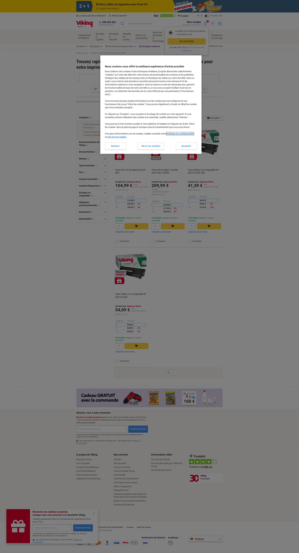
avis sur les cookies (116, 137)
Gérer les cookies (150, 146)
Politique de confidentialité (180, 133)
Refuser (115, 146)
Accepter (186, 146)
